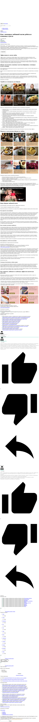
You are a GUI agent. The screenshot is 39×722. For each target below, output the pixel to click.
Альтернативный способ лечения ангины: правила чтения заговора (14, 698)
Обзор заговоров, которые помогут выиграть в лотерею (12, 329)
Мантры (25, 605)
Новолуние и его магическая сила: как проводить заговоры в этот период (15, 326)
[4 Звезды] (14, 311)
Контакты (4, 713)
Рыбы (3, 651)
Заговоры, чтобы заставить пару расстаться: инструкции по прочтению (14, 688)
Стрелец (3, 641)
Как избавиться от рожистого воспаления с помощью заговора (13, 690)
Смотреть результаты (19, 675)
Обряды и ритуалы (27, 602)
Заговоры (26, 600)
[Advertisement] (19, 11)
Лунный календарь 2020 (9, 665)
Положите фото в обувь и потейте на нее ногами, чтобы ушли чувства (15, 680)
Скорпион (4, 638)
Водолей (3, 648)
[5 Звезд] (17, 311)
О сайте (3, 711)
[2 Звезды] (6, 311)
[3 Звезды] (10, 311)
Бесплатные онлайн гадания (10, 611)
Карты (25, 604)
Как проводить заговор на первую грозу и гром (10, 322)
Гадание (25, 603)
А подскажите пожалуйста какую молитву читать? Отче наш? (13, 679)
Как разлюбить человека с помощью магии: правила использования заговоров (16, 317)
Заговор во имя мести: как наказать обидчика (10, 692)
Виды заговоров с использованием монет (9, 324)
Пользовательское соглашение (7, 714)
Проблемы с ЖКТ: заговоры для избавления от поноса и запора (13, 700)
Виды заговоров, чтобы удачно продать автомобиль (11, 320)
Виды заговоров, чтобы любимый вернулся (10, 696)
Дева (3, 631)
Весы (3, 634)
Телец (3, 617)
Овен (3, 614)
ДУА (25, 606)
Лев (3, 627)
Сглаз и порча (26, 599)
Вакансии (4, 712)
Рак (3, 624)
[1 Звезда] (2, 311)
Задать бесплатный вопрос (5, 307)
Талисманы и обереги (28, 598)
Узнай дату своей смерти (9, 658)
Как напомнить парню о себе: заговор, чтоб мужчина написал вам (13, 685)
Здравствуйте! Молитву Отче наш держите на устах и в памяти (15, 677)
